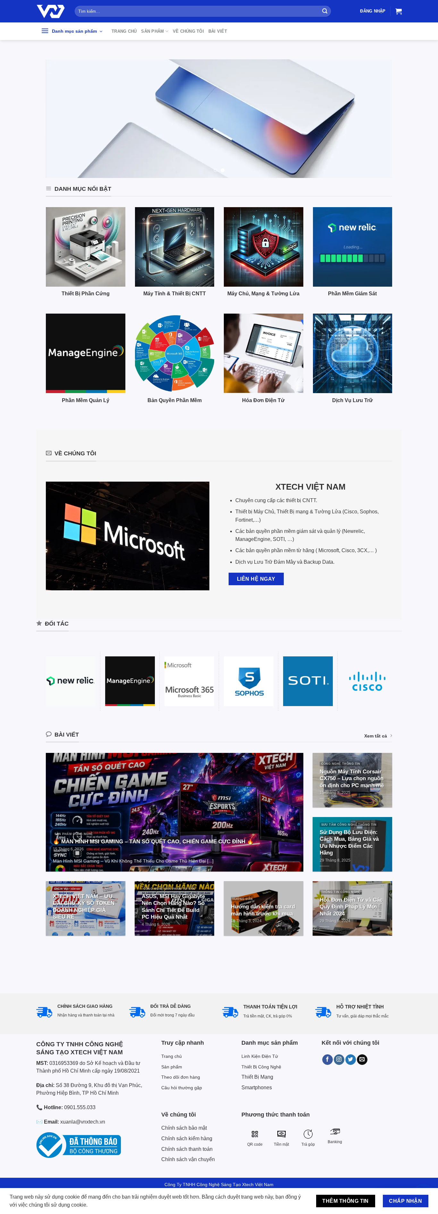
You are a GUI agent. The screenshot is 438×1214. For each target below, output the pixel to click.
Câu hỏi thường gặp (181, 1087)
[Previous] (61, 119)
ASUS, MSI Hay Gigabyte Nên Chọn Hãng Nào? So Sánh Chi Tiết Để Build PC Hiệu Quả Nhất (173, 906)
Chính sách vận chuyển (188, 1159)
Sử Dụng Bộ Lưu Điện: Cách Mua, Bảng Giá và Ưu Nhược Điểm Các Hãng (349, 842)
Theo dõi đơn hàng (180, 1077)
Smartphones (256, 1087)
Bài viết (217, 31)
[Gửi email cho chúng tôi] (362, 1059)
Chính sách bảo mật (184, 1128)
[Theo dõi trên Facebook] (327, 1059)
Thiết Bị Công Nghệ (261, 1066)
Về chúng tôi (188, 31)
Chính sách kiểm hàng (186, 1138)
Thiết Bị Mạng (257, 1077)
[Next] (377, 119)
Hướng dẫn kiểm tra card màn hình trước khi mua (263, 910)
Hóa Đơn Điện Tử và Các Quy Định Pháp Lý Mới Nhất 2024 (351, 907)
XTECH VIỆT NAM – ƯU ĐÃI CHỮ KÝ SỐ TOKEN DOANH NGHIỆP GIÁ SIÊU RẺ (83, 906)
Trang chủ (124, 31)
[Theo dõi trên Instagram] (339, 1059)
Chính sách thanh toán (187, 1149)
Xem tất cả (375, 735)
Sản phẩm (152, 31)
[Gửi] (324, 11)
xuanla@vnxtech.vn (82, 1122)
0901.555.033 (80, 1107)
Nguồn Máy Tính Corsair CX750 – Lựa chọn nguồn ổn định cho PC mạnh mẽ (352, 778)
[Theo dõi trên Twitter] (350, 1059)
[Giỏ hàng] (398, 11)
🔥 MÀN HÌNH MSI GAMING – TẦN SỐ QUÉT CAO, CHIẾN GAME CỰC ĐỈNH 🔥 (153, 842)
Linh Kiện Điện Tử (259, 1056)
